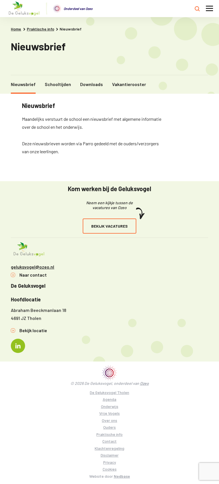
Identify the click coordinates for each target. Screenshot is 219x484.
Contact (109, 441)
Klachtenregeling (109, 448)
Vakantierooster (129, 84)
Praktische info (109, 434)
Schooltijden (58, 84)
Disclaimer (110, 455)
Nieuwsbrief (23, 84)
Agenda (109, 399)
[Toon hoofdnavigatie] (209, 8)
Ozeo (144, 383)
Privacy (109, 462)
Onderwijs (109, 406)
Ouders (109, 427)
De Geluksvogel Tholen (109, 392)
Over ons (109, 420)
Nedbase (122, 476)
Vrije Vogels (109, 413)
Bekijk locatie (33, 330)
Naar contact (33, 274)
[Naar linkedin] (18, 346)
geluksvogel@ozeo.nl (32, 266)
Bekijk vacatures (109, 226)
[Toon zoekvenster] (197, 8)
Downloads (91, 84)
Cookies (110, 469)
